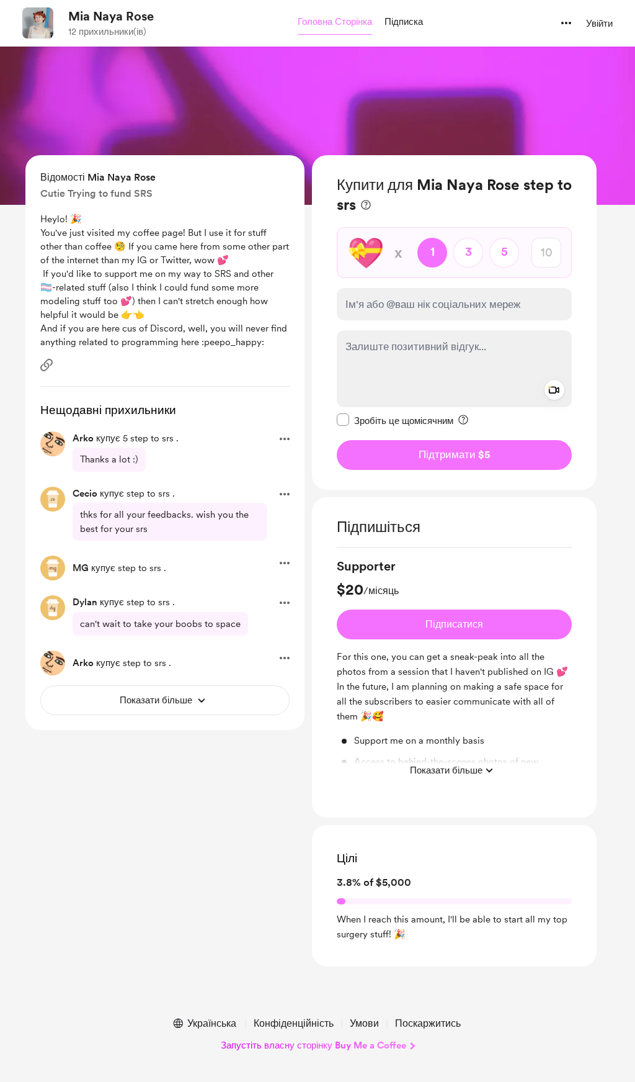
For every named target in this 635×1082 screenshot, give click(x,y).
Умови (364, 1023)
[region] (454, 322)
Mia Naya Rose (111, 16)
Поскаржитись (428, 1023)
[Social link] (46, 365)
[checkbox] (395, 420)
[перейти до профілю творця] (37, 22)
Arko (83, 438)
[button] (335, 22)
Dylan (85, 602)
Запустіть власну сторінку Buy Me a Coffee (313, 1045)
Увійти (599, 23)
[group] (454, 670)
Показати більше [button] (446, 770)
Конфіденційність (294, 1023)
